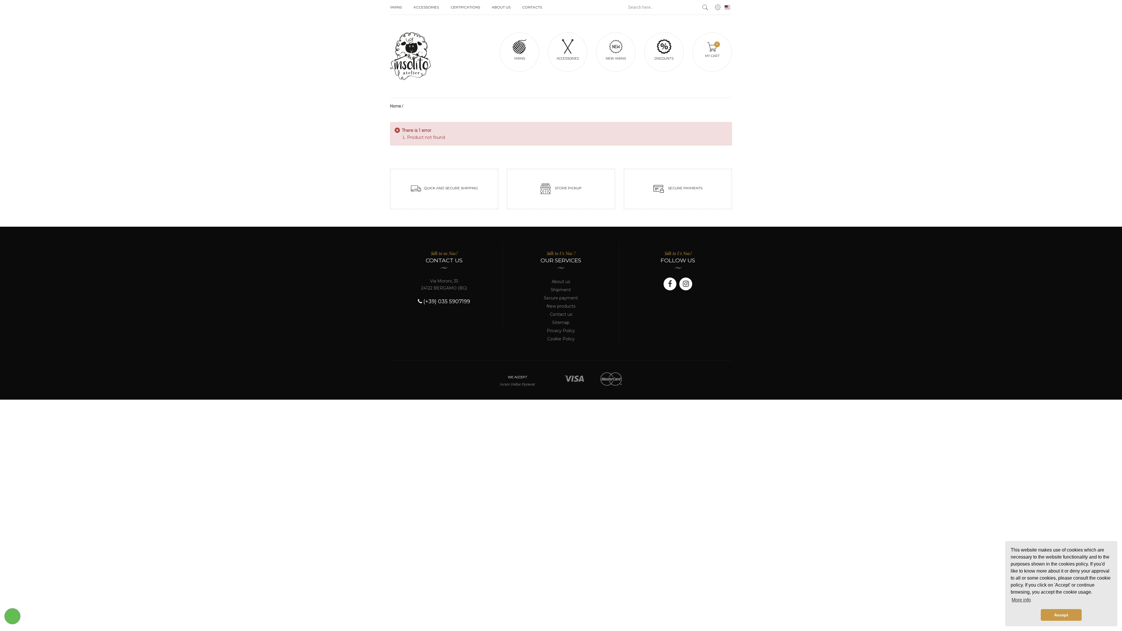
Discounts (663, 58)
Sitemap (560, 322)
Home (395, 106)
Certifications (465, 7)
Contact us (561, 314)
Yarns (396, 7)
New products (560, 306)
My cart (712, 50)
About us (501, 7)
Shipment (561, 289)
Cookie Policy (561, 338)
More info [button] (1021, 599)
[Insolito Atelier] (429, 56)
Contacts (532, 7)
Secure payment (561, 298)
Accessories (426, 7)
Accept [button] (1061, 615)
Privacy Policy (561, 330)
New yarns (616, 58)
